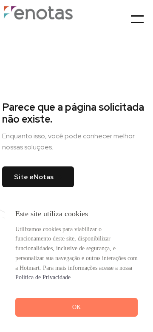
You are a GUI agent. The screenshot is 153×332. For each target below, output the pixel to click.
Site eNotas (34, 176)
